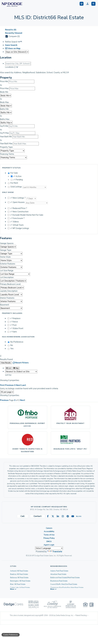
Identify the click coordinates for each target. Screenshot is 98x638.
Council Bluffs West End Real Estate (63, 584)
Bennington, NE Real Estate (20, 581)
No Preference (16, 341)
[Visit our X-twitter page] (52, 516)
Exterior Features (7, 263)
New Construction (19, 211)
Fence (14, 321)
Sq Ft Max (4, 133)
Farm (13, 331)
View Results (6, 363)
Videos (14, 221)
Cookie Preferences (10, 635)
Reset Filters (22, 362)
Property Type (6, 147)
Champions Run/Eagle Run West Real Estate (66, 587)
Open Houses (17, 202)
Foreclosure (17, 218)
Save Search (11, 45)
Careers (49, 528)
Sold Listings (16, 186)
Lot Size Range (6, 270)
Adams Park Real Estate (59, 571)
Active (17, 176)
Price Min (4, 81)
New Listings (17, 197)
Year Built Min (6, 136)
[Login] (87, 4)
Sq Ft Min (4, 126)
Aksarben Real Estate (58, 574)
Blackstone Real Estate (58, 581)
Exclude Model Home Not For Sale (26, 215)
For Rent (14, 183)
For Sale (14, 173)
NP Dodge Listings (19, 228)
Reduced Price (18, 208)
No (11, 345)
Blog (77, 516)
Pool (13, 325)
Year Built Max (6, 143)
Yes (12, 348)
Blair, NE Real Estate (17, 584)
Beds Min (4, 92)
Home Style (5, 257)
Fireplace (15, 318)
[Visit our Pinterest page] (67, 516)
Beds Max (4, 102)
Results (10, 29)
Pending (18, 179)
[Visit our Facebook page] (47, 516)
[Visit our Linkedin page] (57, 516)
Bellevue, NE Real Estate (19, 577)
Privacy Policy (49, 538)
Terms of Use (49, 535)
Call (23, 516)
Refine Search (11, 41)
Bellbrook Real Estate (58, 577)
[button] (93, 4)
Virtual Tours (17, 225)
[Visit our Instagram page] (62, 516)
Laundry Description (8, 291)
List (9, 368)
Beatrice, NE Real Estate (19, 574)
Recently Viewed (13, 33)
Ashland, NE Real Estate (19, 571)
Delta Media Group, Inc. (64, 615)
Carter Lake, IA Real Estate (20, 587)
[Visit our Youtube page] (72, 516)
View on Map (13, 48)
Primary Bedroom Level (10, 284)
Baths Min (4, 109)
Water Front (16, 328)
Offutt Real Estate (73, 577)
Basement (4, 304)
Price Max (4, 88)
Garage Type (5, 250)
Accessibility (49, 531)
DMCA (49, 541)
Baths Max (4, 119)
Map (17, 368)
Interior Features (7, 298)
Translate (57, 551)
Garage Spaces (7, 243)
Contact (37, 516)
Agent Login (49, 545)
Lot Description (7, 277)
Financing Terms (7, 154)
